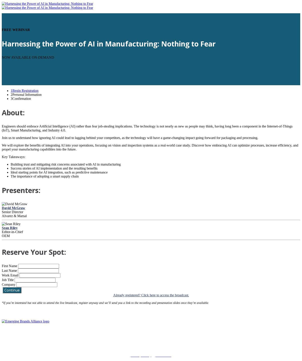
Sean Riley (10, 228)
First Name (9, 266)
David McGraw (13, 208)
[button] (12, 290)
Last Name (9, 270)
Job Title (8, 280)
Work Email (10, 275)
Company (8, 284)
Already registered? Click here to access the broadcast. (151, 295)
